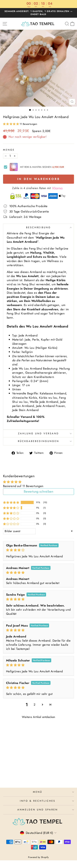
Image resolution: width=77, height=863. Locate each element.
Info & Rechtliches (37, 801)
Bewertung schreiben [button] (38, 491)
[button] (11, 124)
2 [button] (34, 704)
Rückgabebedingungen (38, 441)
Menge (9, 149)
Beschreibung (38, 227)
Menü (37, 792)
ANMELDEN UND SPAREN (37, 809)
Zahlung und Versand (38, 433)
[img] (38, 550)
